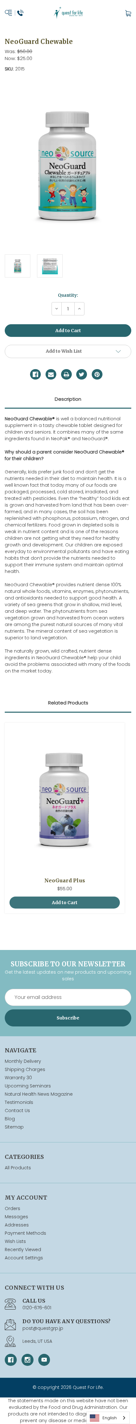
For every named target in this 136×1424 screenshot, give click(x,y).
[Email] (51, 374)
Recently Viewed (23, 1249)
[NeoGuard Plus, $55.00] (64, 799)
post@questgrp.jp (42, 1328)
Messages (16, 1217)
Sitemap (14, 1127)
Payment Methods (25, 1233)
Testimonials (19, 1102)
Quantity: (68, 295)
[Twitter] (81, 374)
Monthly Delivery (23, 1061)
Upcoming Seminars (28, 1086)
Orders (12, 1208)
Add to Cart (64, 902)
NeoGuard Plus (64, 880)
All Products (18, 1168)
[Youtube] (44, 1360)
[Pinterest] (97, 374)
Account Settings (24, 1258)
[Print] (66, 374)
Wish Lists (15, 1241)
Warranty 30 (18, 1077)
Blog (10, 1119)
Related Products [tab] (68, 702)
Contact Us (17, 1110)
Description (68, 399)
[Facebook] (35, 374)
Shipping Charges (25, 1069)
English (109, 1418)
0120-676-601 (36, 1308)
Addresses (17, 1225)
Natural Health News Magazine (39, 1094)
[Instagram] (28, 1360)
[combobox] (108, 1418)
